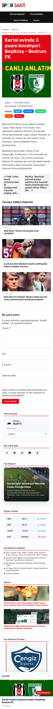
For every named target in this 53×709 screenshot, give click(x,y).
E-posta (7, 364)
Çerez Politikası (21, 20)
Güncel (15, 29)
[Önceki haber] (39, 471)
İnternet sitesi (9, 375)
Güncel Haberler (17, 14)
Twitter (17, 111)
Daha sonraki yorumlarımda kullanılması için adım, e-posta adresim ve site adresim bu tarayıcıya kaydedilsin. (24, 392)
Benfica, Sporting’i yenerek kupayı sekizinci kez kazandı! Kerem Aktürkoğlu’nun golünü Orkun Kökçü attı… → (36, 183)
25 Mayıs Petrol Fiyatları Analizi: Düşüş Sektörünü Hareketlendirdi (27, 569)
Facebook (28, 111)
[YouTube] (30, 453)
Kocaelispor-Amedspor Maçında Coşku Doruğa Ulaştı (25, 564)
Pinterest (19, 116)
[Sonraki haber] (44, 471)
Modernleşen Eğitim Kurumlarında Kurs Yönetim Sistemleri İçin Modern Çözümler (26, 559)
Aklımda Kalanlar (12, 573)
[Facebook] (7, 453)
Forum (36, 20)
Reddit (9, 116)
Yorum (6, 328)
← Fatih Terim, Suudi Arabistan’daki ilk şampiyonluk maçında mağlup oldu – (11, 184)
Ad (4, 353)
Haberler (5, 29)
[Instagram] (22, 453)
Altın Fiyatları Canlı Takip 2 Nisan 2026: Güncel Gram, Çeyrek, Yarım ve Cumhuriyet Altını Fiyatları (27, 553)
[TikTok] (37, 453)
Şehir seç (11, 428)
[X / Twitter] (14, 453)
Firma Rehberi (36, 14)
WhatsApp (40, 111)
